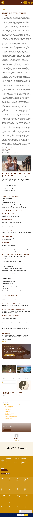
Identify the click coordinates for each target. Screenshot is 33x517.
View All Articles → (28, 363)
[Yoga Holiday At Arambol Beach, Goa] (24, 369)
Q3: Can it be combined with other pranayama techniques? (11, 416)
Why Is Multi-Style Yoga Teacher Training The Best (8, 393)
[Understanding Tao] (24, 385)
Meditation (4, 9)
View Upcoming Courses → (10, 355)
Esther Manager (7, 149)
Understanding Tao (21, 392)
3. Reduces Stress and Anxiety (9, 409)
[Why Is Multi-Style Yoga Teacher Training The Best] (9, 385)
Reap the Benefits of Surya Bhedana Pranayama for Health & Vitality (12, 405)
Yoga (4, 374)
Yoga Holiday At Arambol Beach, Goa (23, 376)
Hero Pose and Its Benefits (7, 375)
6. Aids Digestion (8, 411)
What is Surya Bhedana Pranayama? (9, 406)
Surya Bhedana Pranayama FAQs (8, 414)
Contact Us (4, 341)
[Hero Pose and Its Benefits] (9, 369)
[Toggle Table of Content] (19, 404)
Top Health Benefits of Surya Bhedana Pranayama (10, 407)
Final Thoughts (7, 419)
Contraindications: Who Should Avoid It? (9, 413)
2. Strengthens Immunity (8, 408)
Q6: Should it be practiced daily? (9, 418)
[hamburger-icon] (21, 2)
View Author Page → (16, 440)
